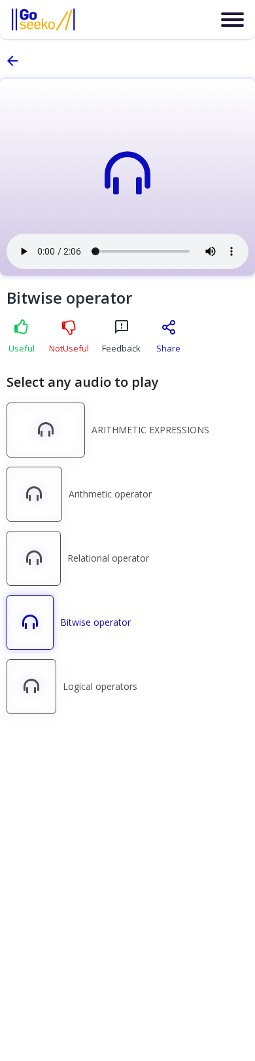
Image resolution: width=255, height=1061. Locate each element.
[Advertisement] (127, 841)
